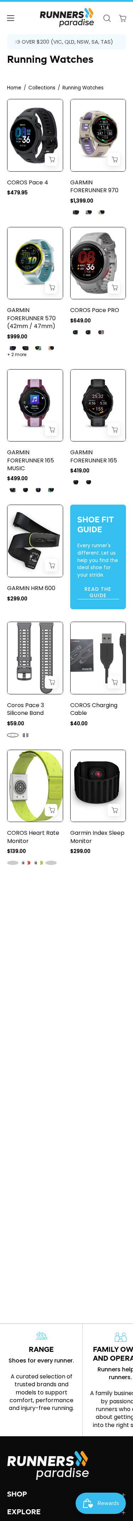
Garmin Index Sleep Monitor (97, 837)
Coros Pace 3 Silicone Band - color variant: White (12, 735)
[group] (66, 42)
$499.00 (17, 478)
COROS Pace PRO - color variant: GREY (101, 332)
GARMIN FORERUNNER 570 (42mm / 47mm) (31, 318)
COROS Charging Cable (93, 709)
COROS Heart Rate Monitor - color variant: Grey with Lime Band (38, 863)
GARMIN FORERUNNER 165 (93, 456)
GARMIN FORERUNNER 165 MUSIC (30, 460)
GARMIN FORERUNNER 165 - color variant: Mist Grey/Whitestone (88, 482)
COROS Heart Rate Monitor (33, 837)
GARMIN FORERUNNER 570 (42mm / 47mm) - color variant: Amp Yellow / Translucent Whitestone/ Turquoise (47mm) (38, 348)
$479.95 (17, 192)
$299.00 (17, 598)
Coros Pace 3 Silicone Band (25, 709)
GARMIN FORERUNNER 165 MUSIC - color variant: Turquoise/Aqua (51, 490)
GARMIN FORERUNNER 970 (94, 186)
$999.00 (17, 336)
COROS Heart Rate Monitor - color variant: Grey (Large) (51, 863)
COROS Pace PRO (94, 310)
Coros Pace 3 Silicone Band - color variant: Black (25, 735)
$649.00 (80, 320)
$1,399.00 (81, 200)
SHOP (17, 1494)
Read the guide (98, 592)
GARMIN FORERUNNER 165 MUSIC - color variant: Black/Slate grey (12, 490)
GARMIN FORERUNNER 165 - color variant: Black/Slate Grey (76, 482)
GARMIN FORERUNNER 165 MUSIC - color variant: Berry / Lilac (38, 490)
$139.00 (16, 851)
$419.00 (79, 470)
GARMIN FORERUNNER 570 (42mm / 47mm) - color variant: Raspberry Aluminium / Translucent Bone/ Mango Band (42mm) (51, 348)
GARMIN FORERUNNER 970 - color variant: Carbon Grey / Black (76, 212)
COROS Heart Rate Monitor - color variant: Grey (12, 863)
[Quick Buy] (51, 159)
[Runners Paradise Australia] (66, 18)
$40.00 (79, 723)
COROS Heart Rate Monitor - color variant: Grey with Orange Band (25, 863)
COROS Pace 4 (27, 183)
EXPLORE (24, 1512)
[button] (107, 18)
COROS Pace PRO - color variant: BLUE (88, 332)
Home (14, 87)
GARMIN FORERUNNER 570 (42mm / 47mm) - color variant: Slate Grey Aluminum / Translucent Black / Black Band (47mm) (25, 348)
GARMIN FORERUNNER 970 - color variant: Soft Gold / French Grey (88, 212)
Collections (41, 87)
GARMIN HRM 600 (31, 588)
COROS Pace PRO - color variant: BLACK (76, 332)
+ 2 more (16, 355)
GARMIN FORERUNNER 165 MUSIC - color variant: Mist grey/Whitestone (25, 490)
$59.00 (15, 723)
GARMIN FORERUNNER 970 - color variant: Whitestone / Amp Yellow (101, 212)
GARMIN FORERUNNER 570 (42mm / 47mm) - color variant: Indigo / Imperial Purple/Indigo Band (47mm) (12, 348)
